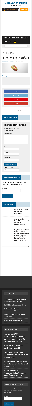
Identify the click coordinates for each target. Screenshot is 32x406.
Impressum (15, 38)
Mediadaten (24, 38)
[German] (15, 42)
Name (6, 147)
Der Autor (7, 38)
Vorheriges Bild (15, 111)
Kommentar (8, 134)
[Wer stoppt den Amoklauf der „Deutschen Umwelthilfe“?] (7, 213)
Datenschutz (7, 42)
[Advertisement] (16, 24)
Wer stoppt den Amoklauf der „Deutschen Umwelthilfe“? (21, 211)
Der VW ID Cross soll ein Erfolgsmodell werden (15, 305)
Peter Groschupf (10, 61)
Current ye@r (9, 167)
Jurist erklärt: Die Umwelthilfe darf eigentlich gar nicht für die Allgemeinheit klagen (21, 221)
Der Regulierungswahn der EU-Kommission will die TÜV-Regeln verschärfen (15, 373)
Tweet (4, 76)
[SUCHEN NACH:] (16, 46)
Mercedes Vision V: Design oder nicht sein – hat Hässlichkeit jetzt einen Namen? (16, 354)
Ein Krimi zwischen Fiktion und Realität (13, 320)
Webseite (7, 157)
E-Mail (6, 152)
